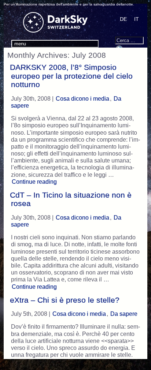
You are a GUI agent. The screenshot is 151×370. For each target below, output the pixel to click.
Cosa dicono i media (82, 99)
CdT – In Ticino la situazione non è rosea (71, 199)
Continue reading (35, 181)
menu (20, 43)
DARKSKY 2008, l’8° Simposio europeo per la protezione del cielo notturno (71, 76)
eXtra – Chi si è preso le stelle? (64, 300)
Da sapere (123, 314)
